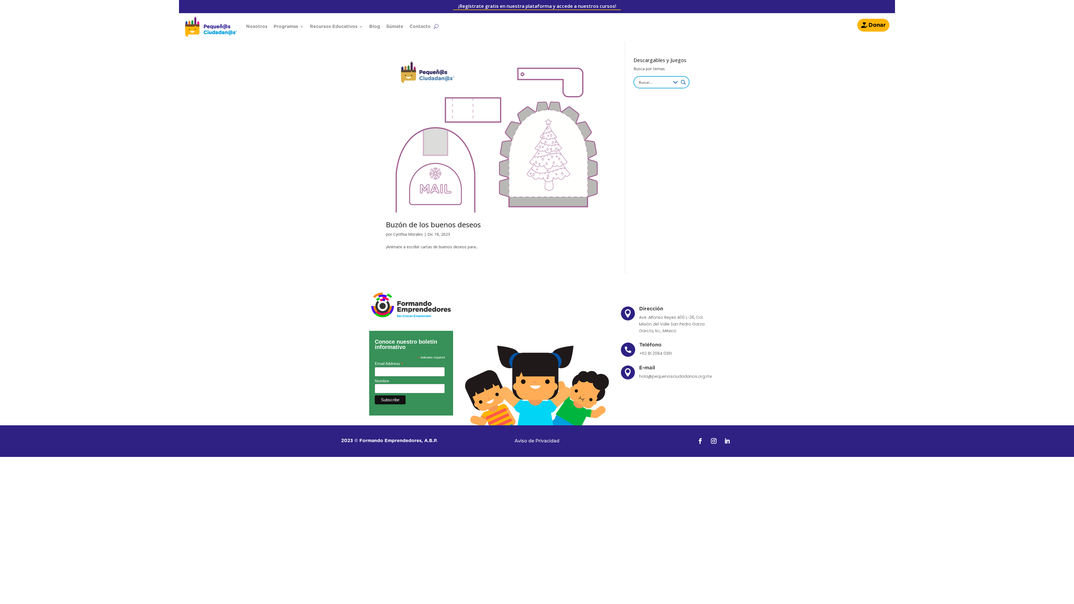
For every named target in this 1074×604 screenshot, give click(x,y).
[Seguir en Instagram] (713, 441)
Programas (286, 26)
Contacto (420, 26)
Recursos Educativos (333, 26)
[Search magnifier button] (683, 82)
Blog (374, 26)
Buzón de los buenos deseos (433, 225)
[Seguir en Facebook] (700, 441)
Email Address (389, 363)
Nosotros (256, 26)
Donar (876, 25)
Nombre (382, 381)
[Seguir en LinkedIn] (727, 441)
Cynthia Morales (408, 234)
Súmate (394, 26)
